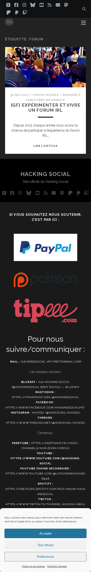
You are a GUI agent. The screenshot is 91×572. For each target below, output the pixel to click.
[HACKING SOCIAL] (9, 24)
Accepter (45, 533)
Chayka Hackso (46, 94)
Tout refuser (45, 545)
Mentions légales (57, 566)
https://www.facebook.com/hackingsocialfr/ (45, 407)
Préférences (45, 556)
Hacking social (46, 174)
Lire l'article (45, 145)
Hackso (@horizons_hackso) (56, 412)
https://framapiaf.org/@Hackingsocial (45, 397)
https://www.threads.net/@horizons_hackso (45, 422)
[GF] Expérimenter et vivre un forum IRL (45, 107)
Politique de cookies (33, 566)
